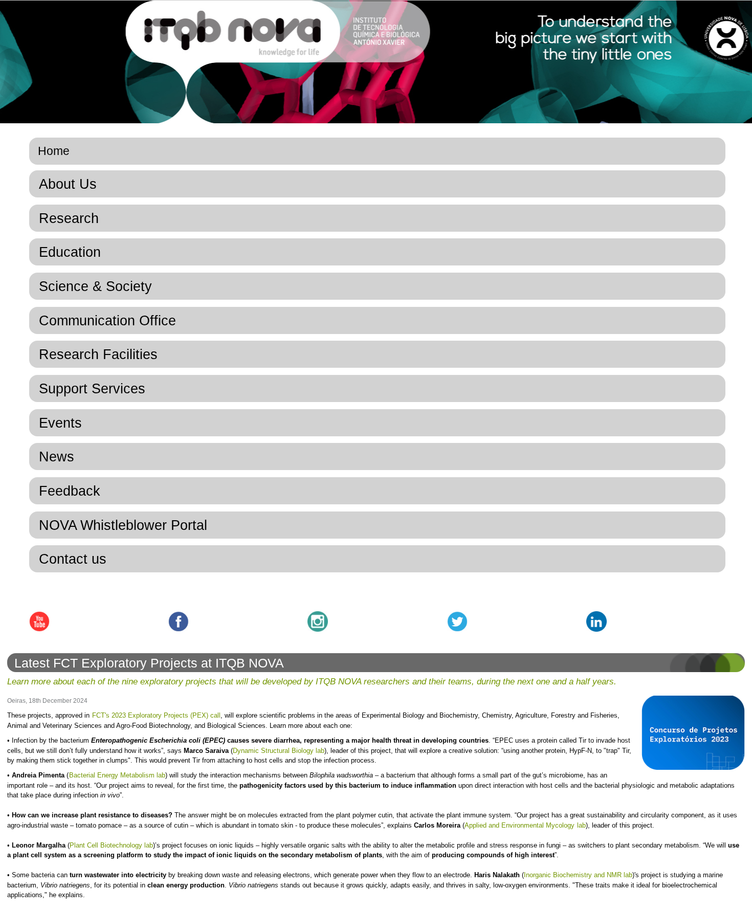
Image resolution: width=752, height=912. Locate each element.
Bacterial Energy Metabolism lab (117, 775)
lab (580, 825)
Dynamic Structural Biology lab (278, 750)
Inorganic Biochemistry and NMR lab (578, 875)
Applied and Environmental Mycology (519, 825)
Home (54, 151)
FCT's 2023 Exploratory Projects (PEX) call (156, 715)
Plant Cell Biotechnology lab (111, 845)
